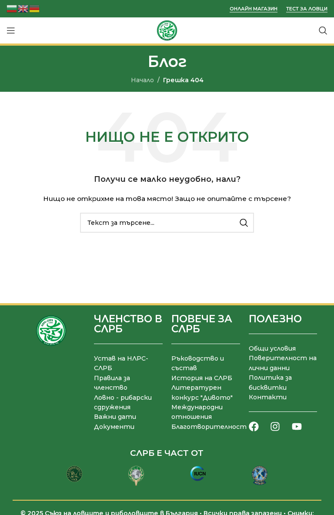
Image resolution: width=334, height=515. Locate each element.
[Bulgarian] (12, 8)
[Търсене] (323, 30)
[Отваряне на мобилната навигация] (11, 30)
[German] (34, 8)
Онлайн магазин (253, 9)
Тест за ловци (306, 9)
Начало (142, 80)
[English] (23, 8)
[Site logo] (167, 30)
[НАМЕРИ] (244, 223)
